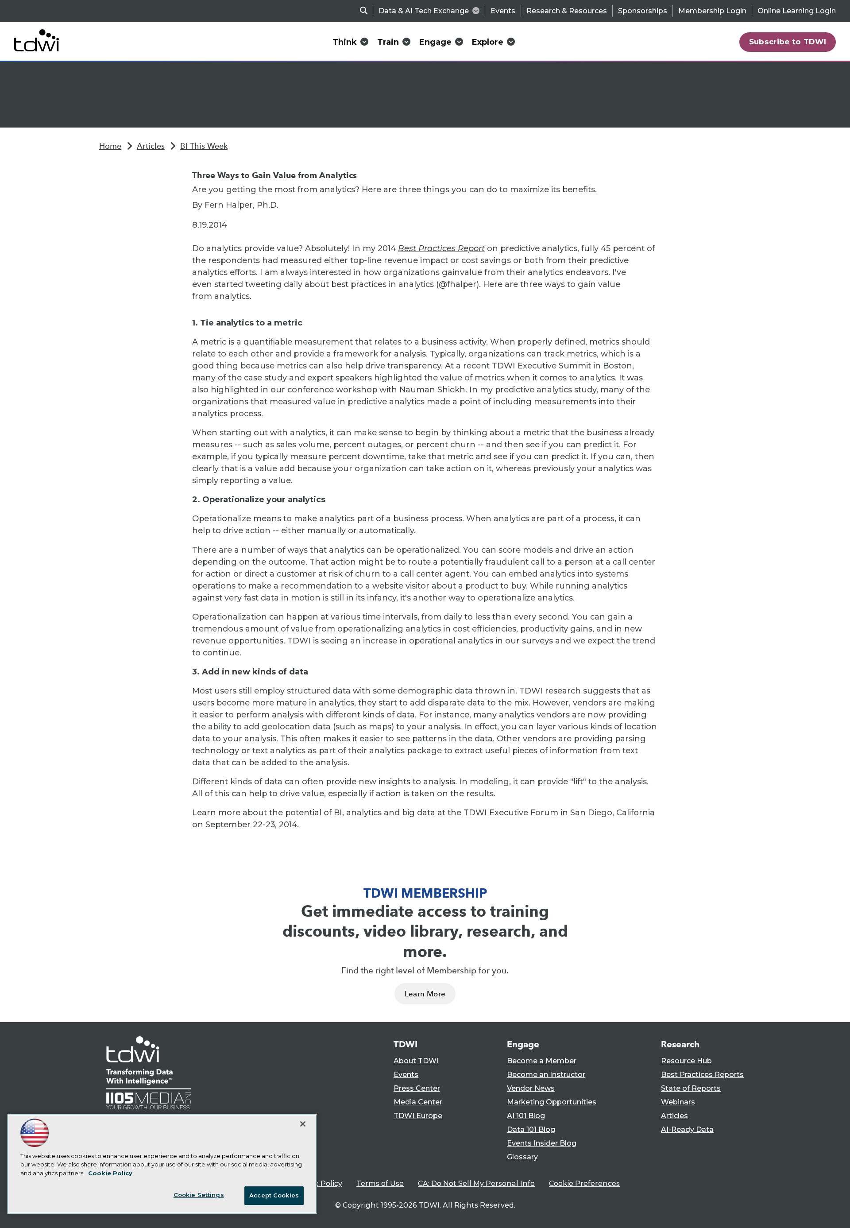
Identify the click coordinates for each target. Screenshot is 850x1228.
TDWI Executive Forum (511, 812)
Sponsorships (642, 11)
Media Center (418, 1102)
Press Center (417, 1088)
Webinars (678, 1102)
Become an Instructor (546, 1074)
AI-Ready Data (687, 1129)
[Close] (303, 1124)
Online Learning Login (796, 11)
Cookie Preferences (584, 1183)
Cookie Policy (318, 1183)
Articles (151, 146)
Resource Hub (686, 1061)
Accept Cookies (274, 1195)
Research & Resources (566, 11)
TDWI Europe (418, 1116)
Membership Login (712, 11)
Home (110, 146)
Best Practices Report (441, 248)
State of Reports (691, 1088)
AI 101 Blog (526, 1116)
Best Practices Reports (702, 1074)
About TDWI (416, 1061)
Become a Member (541, 1061)
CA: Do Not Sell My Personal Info (476, 1183)
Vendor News (531, 1088)
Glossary (522, 1157)
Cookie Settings (199, 1194)
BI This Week (204, 146)
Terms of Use (380, 1183)
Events (503, 11)
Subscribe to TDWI (788, 41)
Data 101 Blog (531, 1129)
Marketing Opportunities (551, 1102)
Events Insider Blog (541, 1143)
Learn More (425, 994)
